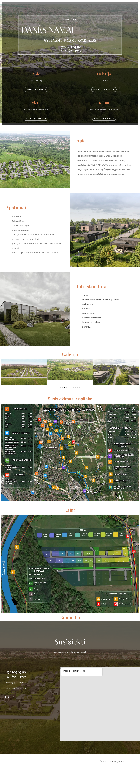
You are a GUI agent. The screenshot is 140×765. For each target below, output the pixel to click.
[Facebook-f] (5, 697)
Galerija (70, 354)
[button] (4, 372)
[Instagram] (13, 697)
